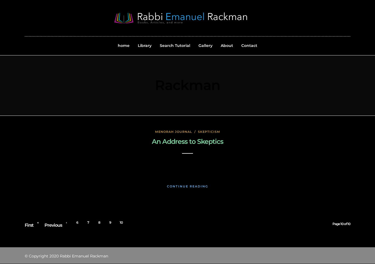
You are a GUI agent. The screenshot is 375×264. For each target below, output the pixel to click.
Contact (249, 45)
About (227, 45)
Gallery (205, 45)
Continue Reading (187, 186)
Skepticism (209, 132)
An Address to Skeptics (187, 141)
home (124, 45)
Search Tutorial (175, 45)
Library (145, 45)
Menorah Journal (173, 132)
